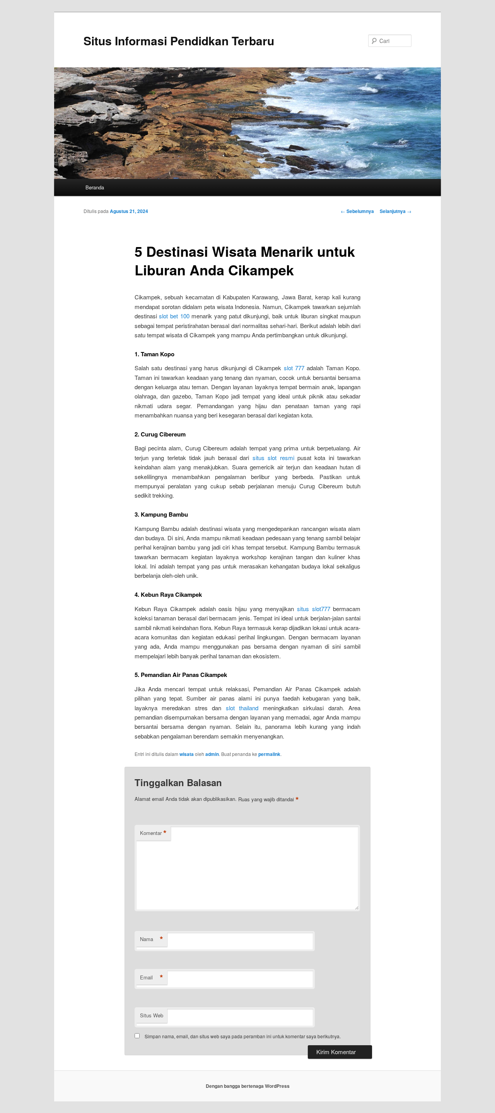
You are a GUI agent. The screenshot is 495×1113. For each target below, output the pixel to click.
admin (212, 754)
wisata (186, 754)
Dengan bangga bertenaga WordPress (248, 1085)
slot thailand (242, 708)
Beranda (94, 187)
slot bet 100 (174, 316)
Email (151, 977)
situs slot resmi (273, 457)
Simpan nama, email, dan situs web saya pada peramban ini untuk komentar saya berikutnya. (243, 1036)
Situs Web (151, 1015)
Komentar (153, 833)
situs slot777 (313, 609)
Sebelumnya (357, 211)
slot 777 (294, 368)
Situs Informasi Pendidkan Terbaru (179, 40)
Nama (151, 939)
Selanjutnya (395, 211)
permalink (269, 754)
